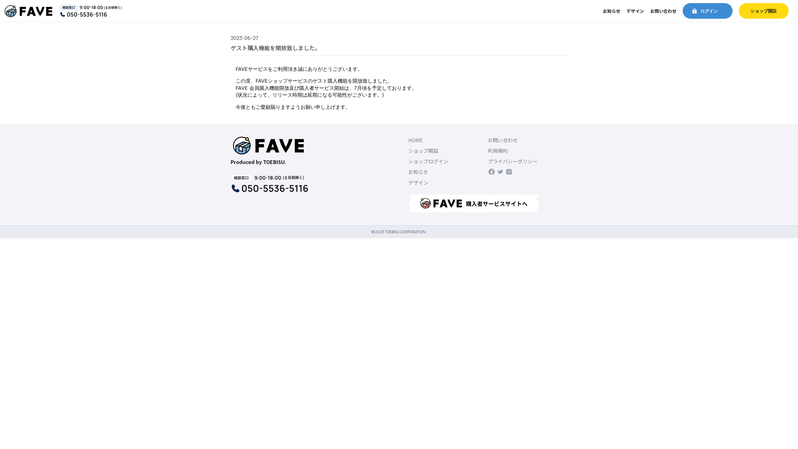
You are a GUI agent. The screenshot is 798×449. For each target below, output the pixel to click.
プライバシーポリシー (513, 161)
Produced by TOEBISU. (258, 162)
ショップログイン (428, 161)
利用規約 (498, 150)
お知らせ (611, 11)
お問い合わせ (663, 11)
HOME (415, 140)
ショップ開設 (764, 10)
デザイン (635, 11)
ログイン (709, 10)
